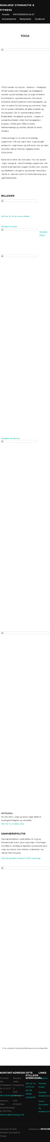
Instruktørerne (9, 19)
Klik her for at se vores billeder (15, 216)
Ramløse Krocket (9, 226)
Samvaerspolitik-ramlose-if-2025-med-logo (21, 858)
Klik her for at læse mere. (13, 824)
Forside (5, 14)
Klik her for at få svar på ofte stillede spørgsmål (31, 1090)
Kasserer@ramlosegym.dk (12, 1114)
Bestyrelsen (25, 19)
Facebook (40, 19)
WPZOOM (45, 1129)
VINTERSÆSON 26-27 (23, 14)
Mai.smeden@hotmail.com (12, 1095)
